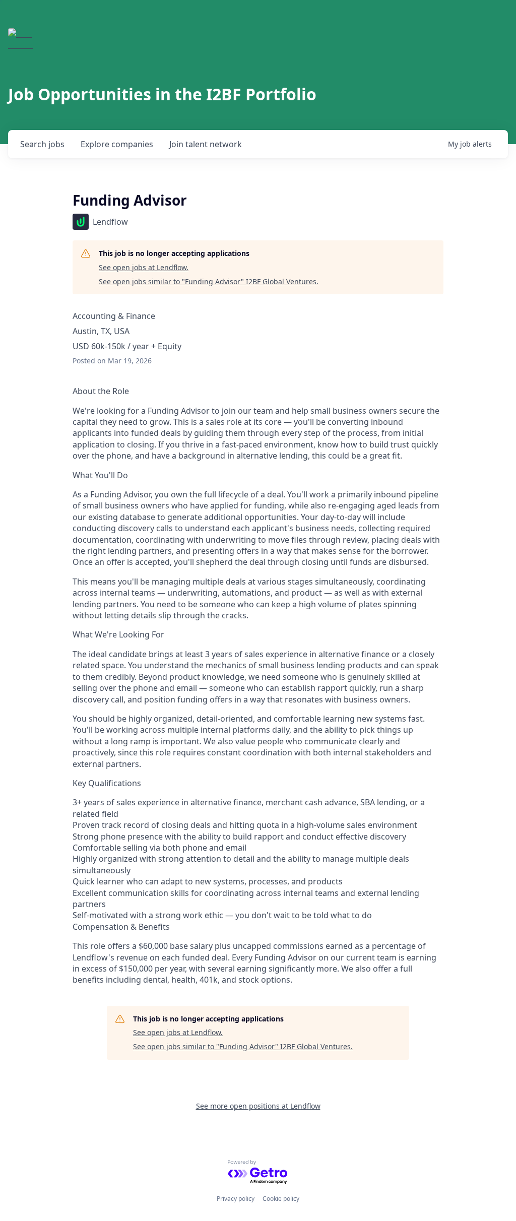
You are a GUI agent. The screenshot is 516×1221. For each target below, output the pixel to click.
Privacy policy (235, 1198)
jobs (42, 144)
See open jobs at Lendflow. (143, 267)
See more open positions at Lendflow (258, 1106)
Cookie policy (281, 1198)
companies (117, 144)
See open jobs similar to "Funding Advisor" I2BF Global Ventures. (208, 281)
